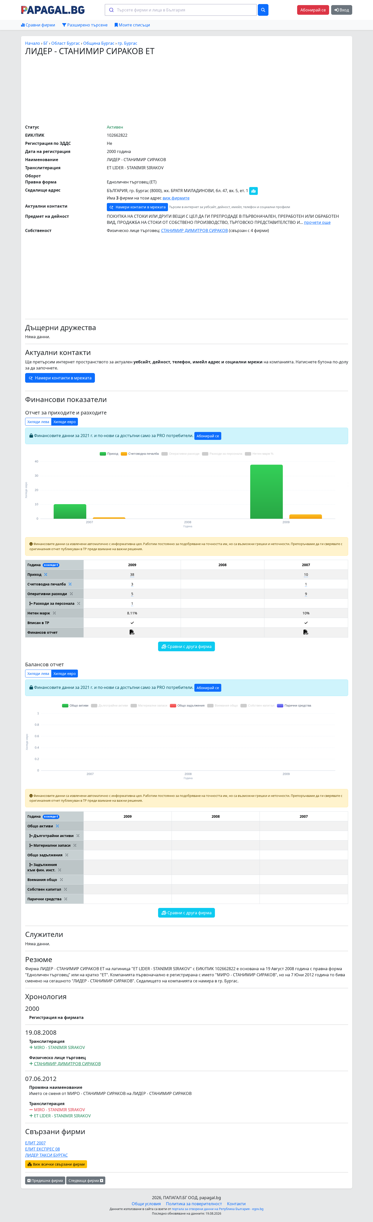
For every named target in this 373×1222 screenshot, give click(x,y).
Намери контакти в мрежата (140, 207)
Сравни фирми (40, 25)
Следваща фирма (84, 1180)
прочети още (317, 222)
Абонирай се (313, 10)
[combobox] (181, 10)
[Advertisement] (186, 89)
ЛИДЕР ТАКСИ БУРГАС (46, 1155)
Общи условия (146, 1203)
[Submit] (111, 10)
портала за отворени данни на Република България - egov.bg (217, 1209)
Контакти (236, 1203)
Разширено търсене (87, 25)
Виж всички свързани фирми (58, 1164)
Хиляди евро (65, 421)
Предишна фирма (46, 1180)
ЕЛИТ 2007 (35, 1143)
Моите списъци (134, 25)
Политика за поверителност (194, 1203)
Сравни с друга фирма (189, 646)
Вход (343, 10)
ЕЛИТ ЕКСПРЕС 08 (42, 1149)
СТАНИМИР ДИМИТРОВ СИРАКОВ (194, 230)
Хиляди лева (38, 421)
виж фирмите (176, 198)
